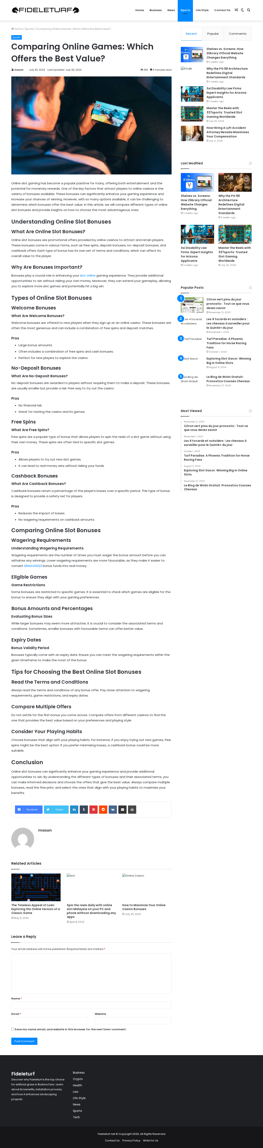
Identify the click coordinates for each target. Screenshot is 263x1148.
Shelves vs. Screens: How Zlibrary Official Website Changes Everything (224, 53)
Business (156, 10)
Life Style (202, 10)
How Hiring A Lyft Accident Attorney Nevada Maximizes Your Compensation (227, 132)
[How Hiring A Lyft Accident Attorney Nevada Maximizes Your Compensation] (192, 133)
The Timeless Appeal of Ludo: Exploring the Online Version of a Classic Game (35, 909)
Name (16, 998)
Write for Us (150, 1140)
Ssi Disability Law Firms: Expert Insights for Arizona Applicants (226, 92)
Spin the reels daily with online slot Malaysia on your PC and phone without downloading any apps (91, 911)
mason (18, 70)
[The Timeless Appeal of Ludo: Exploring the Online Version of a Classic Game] (36, 887)
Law (75, 1092)
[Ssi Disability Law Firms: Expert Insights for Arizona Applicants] (192, 94)
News (171, 10)
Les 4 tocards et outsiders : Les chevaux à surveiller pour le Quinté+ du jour (228, 323)
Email (16, 1014)
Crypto (78, 1079)
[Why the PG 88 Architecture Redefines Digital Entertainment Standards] (192, 74)
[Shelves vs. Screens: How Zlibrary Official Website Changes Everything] (192, 54)
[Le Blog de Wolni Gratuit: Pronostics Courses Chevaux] (192, 382)
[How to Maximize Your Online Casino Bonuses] (147, 887)
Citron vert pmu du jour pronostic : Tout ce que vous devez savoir (227, 303)
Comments (238, 33)
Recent (191, 33)
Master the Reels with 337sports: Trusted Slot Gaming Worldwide (224, 112)
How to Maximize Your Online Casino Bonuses (144, 907)
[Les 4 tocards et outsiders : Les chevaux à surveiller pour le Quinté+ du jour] (192, 324)
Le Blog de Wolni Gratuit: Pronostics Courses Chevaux (228, 379)
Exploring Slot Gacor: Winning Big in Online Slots (228, 361)
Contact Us (222, 10)
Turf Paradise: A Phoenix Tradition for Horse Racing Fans (226, 343)
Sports (185, 10)
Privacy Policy (131, 1140)
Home (139, 10)
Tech (76, 1117)
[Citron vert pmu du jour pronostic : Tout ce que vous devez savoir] (192, 305)
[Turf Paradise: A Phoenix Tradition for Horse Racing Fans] (192, 344)
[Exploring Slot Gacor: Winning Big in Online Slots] (192, 364)
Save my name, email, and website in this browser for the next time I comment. (70, 1029)
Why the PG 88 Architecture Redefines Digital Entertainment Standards (227, 73)
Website (100, 1014)
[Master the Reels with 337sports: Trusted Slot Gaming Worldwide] (192, 113)
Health (77, 1085)
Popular (213, 33)
